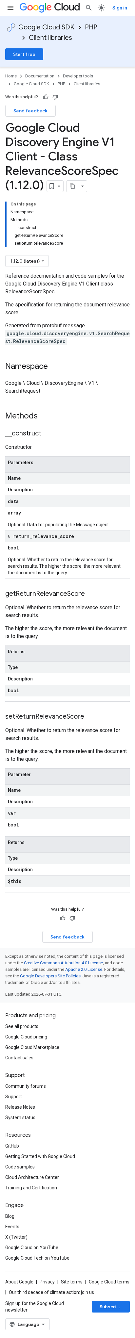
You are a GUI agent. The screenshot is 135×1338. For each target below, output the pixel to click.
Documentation (39, 75)
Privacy (47, 1281)
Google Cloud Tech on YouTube (37, 1258)
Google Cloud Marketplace (32, 1047)
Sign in (119, 7)
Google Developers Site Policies (50, 975)
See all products (21, 1026)
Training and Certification (31, 1187)
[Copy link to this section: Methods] (46, 416)
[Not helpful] (55, 97)
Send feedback (30, 111)
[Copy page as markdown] (72, 186)
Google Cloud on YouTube (31, 1247)
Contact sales (19, 1057)
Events (12, 1226)
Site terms (72, 1281)
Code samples (20, 1166)
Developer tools (78, 75)
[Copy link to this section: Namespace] (54, 367)
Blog (9, 1216)
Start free (24, 54)
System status (20, 1117)
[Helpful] (45, 97)
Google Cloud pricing (26, 1036)
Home (11, 75)
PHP (91, 27)
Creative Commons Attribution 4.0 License (63, 962)
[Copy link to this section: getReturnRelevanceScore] (91, 594)
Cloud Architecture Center (32, 1177)
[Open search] (89, 8)
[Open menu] (10, 8)
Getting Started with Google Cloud (40, 1156)
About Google (19, 1281)
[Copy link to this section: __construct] (47, 434)
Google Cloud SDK (46, 27)
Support (13, 1096)
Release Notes (20, 1107)
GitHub (12, 1146)
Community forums (25, 1086)
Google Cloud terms (109, 1281)
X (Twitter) (16, 1237)
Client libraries (50, 38)
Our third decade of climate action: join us (51, 1292)
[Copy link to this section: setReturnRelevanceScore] (90, 717)
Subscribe (111, 1307)
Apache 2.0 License (83, 969)
